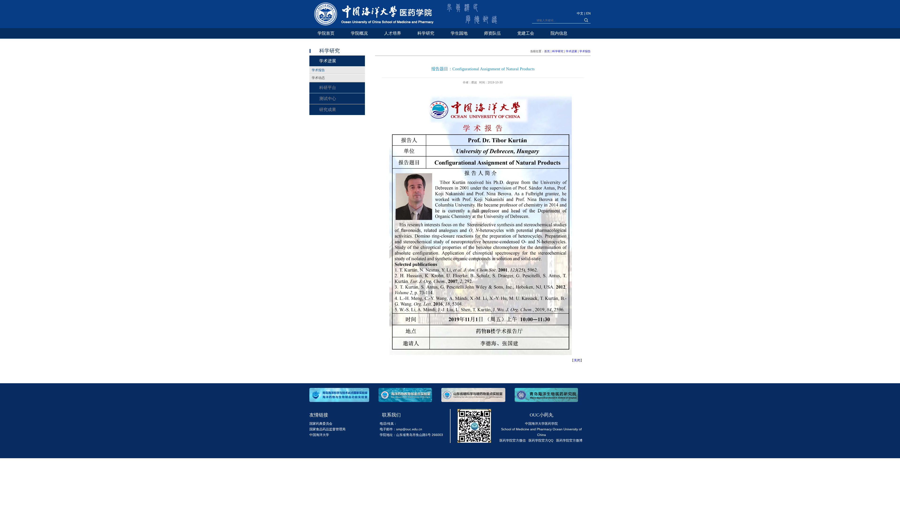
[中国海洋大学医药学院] (371, 15)
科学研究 (557, 51)
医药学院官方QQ (541, 440)
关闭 (577, 360)
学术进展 (571, 51)
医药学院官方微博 (569, 440)
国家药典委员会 (320, 423)
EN (588, 13)
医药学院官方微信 (512, 440)
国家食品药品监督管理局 (327, 429)
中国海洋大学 (319, 435)
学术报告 (585, 51)
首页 (547, 51)
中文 (580, 13)
